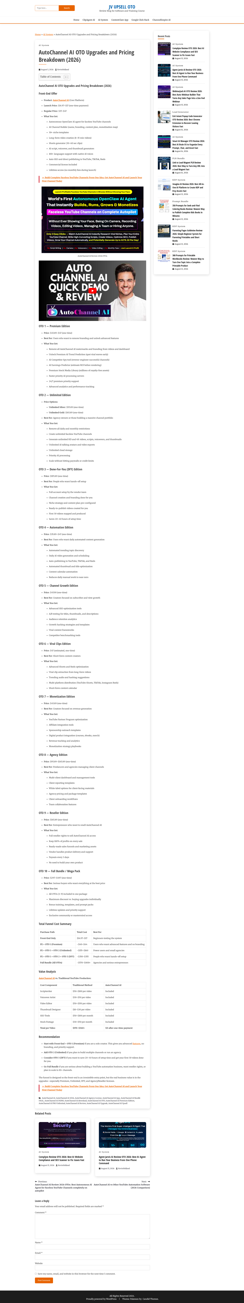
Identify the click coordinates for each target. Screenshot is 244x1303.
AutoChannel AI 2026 (65, 1098)
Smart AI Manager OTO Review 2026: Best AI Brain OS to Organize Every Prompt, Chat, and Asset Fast (188, 144)
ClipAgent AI (89, 20)
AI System (103, 20)
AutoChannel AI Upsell (117, 1103)
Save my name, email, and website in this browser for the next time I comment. (76, 1273)
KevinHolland (63, 69)
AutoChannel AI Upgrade (97, 1103)
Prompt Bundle (180, 201)
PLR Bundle (178, 158)
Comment (40, 1212)
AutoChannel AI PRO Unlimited (52, 1103)
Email (38, 1253)
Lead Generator (180, 112)
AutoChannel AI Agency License (88, 1098)
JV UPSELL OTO (122, 7)
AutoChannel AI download (76, 1101)
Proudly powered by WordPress (101, 1299)
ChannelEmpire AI (161, 20)
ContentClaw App (119, 20)
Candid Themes (150, 1299)
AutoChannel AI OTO (96, 1101)
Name (38, 1242)
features (136, 1043)
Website (39, 1263)
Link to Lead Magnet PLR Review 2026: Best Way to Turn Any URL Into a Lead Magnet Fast (188, 166)
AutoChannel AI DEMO (54, 1101)
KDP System (178, 180)
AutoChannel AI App (111, 1098)
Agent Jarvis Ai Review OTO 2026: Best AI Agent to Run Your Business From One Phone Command (122, 1160)
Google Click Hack (140, 20)
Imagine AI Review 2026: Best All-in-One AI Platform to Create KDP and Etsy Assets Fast (188, 187)
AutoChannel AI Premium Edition (120, 1101)
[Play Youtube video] (92, 291)
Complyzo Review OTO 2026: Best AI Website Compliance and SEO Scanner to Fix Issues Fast (61, 1158)
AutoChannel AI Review (76, 1103)
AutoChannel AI (47, 978)
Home (76, 20)
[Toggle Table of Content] (65, 77)
